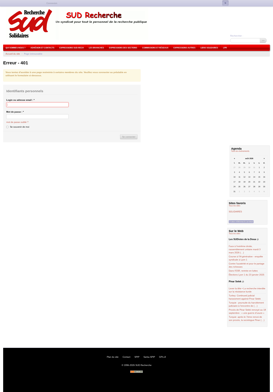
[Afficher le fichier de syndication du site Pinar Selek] (243, 281)
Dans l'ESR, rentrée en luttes (243, 270)
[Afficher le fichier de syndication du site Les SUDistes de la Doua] (258, 239)
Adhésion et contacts (42, 48)
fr (225, 3)
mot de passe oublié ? (17, 122)
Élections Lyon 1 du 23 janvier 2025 (246, 274)
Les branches (96, 48)
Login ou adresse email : (20, 100)
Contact (126, 357)
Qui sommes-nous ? (15, 48)
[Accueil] (136, 24)
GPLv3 (162, 357)
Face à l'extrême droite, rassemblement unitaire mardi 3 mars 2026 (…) (245, 249)
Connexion (51, 3)
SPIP (136, 357)
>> (263, 40)
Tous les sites (234, 206)
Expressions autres (184, 48)
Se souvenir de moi (19, 127)
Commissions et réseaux (155, 48)
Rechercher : (236, 35)
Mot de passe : (15, 112)
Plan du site (112, 357)
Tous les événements (240, 151)
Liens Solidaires (209, 48)
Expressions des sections (123, 48)
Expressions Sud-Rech (71, 48)
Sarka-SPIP (149, 357)
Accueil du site (13, 53)
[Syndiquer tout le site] (136, 371)
